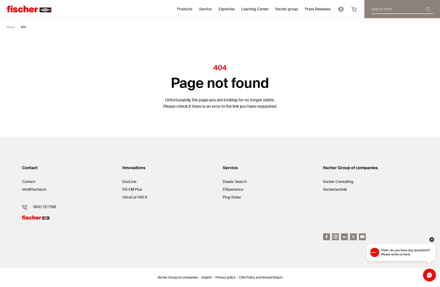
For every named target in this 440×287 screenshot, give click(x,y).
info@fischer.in (34, 189)
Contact (28, 181)
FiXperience (233, 189)
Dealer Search (235, 181)
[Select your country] (341, 9)
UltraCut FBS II (134, 197)
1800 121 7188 (44, 206)
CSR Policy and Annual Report (261, 277)
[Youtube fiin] (362, 236)
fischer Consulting (338, 181)
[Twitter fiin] (353, 236)
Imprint (206, 277)
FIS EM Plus (132, 189)
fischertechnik (335, 189)
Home (11, 27)
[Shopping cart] (354, 9)
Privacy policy (225, 277)
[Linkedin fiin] (344, 236)
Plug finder (232, 197)
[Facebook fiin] (326, 236)
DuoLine (129, 181)
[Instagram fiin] (335, 236)
